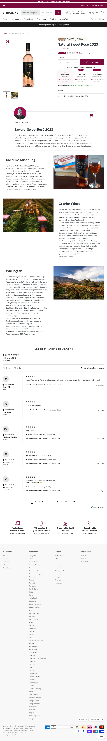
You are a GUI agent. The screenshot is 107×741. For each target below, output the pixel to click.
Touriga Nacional (34, 704)
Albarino (31, 559)
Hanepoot (32, 622)
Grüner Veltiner (34, 619)
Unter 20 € (85, 562)
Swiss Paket (28, 728)
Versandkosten (18, 728)
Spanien (57, 562)
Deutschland (59, 556)
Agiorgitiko (32, 556)
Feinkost (53, 19)
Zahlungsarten (7, 728)
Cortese (31, 592)
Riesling (31, 670)
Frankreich (58, 574)
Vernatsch (32, 710)
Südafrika (58, 565)
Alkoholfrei (64, 19)
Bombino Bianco (34, 565)
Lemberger (32, 628)
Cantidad (61, 57)
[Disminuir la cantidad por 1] (60, 62)
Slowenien (58, 583)
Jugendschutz (31, 726)
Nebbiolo (32, 643)
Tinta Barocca (33, 695)
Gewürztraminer (34, 607)
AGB (13, 726)
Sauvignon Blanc (34, 677)
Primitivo (32, 664)
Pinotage (32, 661)
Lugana (31, 631)
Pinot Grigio (33, 655)
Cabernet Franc (34, 568)
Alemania (97, 5)
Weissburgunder (34, 716)
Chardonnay (33, 586)
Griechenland (59, 571)
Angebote (16, 19)
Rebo (30, 667)
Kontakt (101, 19)
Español (83, 5)
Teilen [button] (59, 385)
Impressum (6, 726)
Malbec (31, 634)
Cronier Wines (66, 49)
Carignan (32, 580)
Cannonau (32, 577)
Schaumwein (7, 565)
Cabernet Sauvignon (36, 574)
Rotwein (5, 559)
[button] (6, 95)
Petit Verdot (33, 652)
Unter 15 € (84, 559)
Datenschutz (20, 726)
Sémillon (31, 680)
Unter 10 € (84, 556)
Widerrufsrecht (7, 730)
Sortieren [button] (7, 368)
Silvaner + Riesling (35, 689)
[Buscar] (58, 12)
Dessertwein (7, 568)
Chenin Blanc (33, 589)
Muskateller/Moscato (36, 640)
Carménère (32, 583)
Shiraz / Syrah (33, 683)
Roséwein (6, 562)
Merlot (31, 637)
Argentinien (58, 568)
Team (93, 19)
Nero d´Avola (33, 649)
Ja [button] (50, 385)
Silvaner (31, 686)
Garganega (32, 601)
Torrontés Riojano (35, 698)
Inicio (5, 33)
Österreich (58, 580)
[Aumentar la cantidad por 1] (75, 62)
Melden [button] (54, 385)
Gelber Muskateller (35, 604)
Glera (30, 610)
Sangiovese (33, 674)
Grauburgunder (34, 613)
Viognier (31, 713)
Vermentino (33, 707)
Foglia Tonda (33, 598)
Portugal (57, 577)
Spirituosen (41, 19)
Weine (5, 19)
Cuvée (31, 595)
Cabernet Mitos (34, 571)
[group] (14, 355)
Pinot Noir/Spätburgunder (38, 658)
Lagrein (31, 625)
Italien (57, 559)
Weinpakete (28, 19)
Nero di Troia (33, 646)
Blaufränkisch (33, 562)
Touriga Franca (34, 701)
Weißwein (6, 556)
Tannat (31, 692)
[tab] (92, 368)
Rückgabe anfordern (20, 730)
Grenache (32, 616)
